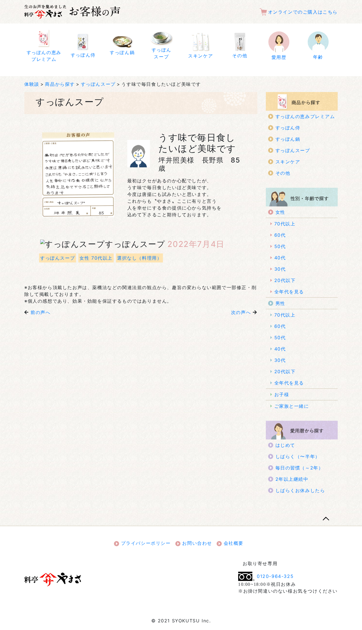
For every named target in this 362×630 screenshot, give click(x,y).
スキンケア (287, 162)
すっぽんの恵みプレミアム (305, 116)
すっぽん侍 (287, 128)
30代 (280, 269)
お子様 (281, 394)
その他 (282, 173)
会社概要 (233, 543)
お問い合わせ (196, 543)
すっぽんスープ (98, 84)
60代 (280, 235)
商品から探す (60, 84)
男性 (280, 303)
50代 (280, 246)
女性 (280, 212)
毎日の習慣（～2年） (299, 468)
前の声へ (40, 312)
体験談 (31, 84)
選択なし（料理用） (139, 258)
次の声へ (241, 312)
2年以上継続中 (292, 479)
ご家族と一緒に (291, 406)
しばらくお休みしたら (300, 490)
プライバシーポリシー (145, 543)
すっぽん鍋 (287, 139)
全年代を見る (289, 291)
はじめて (285, 445)
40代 (280, 257)
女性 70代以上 (96, 258)
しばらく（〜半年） (297, 456)
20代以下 (285, 280)
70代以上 (285, 224)
